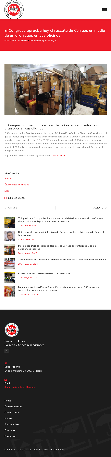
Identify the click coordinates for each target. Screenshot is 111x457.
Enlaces (8, 418)
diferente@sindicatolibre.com (20, 387)
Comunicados (11, 412)
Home (7, 400)
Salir (6, 190)
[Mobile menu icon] (104, 9)
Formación (10, 436)
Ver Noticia (59, 155)
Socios (7, 178)
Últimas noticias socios (16, 184)
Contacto (9, 430)
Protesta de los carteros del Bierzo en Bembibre (44, 273)
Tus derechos (11, 424)
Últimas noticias (13, 406)
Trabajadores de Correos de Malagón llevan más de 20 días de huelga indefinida (62, 259)
